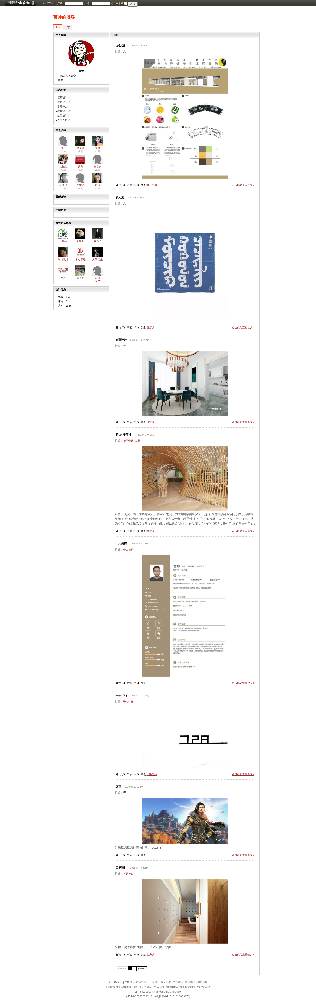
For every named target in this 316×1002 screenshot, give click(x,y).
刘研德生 (97, 259)
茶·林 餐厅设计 (125, 434)
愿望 (118, 786)
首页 (57, 26)
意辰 (63, 277)
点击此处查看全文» (243, 184)
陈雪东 (97, 166)
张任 (63, 148)
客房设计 (62, 102)
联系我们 (153, 982)
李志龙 (80, 185)
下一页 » (142, 968)
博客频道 (20, 3)
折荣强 (63, 185)
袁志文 (97, 240)
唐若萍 (80, 148)
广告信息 (129, 982)
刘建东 (80, 240)
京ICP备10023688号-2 (139, 996)
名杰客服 (80, 259)
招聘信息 (178, 982)
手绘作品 (62, 106)
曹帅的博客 (64, 17)
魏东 (80, 166)
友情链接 (190, 982)
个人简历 (121, 543)
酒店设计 (62, 97)
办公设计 (121, 45)
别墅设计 (62, 115)
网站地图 (202, 982)
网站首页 (48, 3)
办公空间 (62, 120)
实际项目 (128, 873)
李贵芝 (80, 277)
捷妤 (97, 185)
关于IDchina (115, 982)
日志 (67, 27)
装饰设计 (63, 259)
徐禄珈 (63, 166)
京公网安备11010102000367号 (172, 996)
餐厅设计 (62, 111)
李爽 (97, 148)
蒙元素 (120, 197)
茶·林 (137, 440)
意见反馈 (166, 982)
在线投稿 (141, 982)
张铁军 (63, 240)
